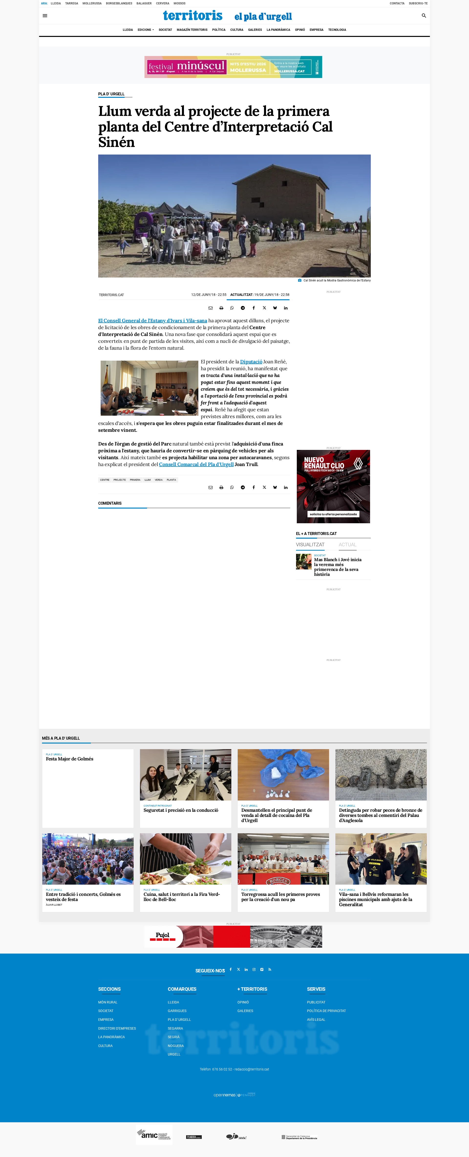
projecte (120, 479)
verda (159, 479)
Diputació (251, 361)
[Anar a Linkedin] (246, 969)
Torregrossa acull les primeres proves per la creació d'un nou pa (280, 896)
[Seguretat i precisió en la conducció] (185, 775)
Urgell (174, 1054)
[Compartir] (232, 307)
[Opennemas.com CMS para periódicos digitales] (234, 1095)
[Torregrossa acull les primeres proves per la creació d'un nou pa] (283, 859)
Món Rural (107, 1002)
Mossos (179, 3)
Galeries (245, 1011)
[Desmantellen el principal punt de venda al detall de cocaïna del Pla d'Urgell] (283, 775)
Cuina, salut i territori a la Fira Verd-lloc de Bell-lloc (182, 896)
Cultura (105, 1046)
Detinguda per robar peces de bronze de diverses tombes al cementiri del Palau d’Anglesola (380, 815)
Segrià (174, 1037)
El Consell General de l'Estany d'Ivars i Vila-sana (152, 320)
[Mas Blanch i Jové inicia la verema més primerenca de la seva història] (304, 561)
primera (135, 479)
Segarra (175, 1028)
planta (171, 479)
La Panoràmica (111, 1037)
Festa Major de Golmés (69, 759)
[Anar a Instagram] (254, 969)
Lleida (56, 3)
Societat (105, 1011)
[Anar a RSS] (270, 969)
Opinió (243, 1002)
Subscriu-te (418, 3)
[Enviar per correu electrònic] (210, 307)
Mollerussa (92, 3)
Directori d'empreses (117, 1028)
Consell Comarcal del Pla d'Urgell (196, 464)
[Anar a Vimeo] (262, 969)
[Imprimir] (221, 307)
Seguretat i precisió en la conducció (181, 810)
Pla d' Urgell (111, 94)
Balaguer (144, 3)
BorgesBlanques (119, 3)
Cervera (162, 3)
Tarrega (71, 3)
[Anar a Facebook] (230, 969)
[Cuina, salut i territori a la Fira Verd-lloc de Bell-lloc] (185, 859)
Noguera (176, 1046)
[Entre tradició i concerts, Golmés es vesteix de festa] (88, 859)
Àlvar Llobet (54, 904)
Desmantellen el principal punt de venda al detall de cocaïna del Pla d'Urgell (276, 815)
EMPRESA (106, 1020)
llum (148, 479)
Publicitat (316, 1002)
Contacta (397, 3)
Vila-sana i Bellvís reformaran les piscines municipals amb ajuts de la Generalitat (375, 899)
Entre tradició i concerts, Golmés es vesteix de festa (83, 896)
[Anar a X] (238, 969)
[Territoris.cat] (228, 15)
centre (104, 479)
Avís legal (316, 1020)
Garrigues (177, 1011)
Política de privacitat (326, 1011)
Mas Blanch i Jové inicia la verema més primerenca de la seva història (337, 567)
